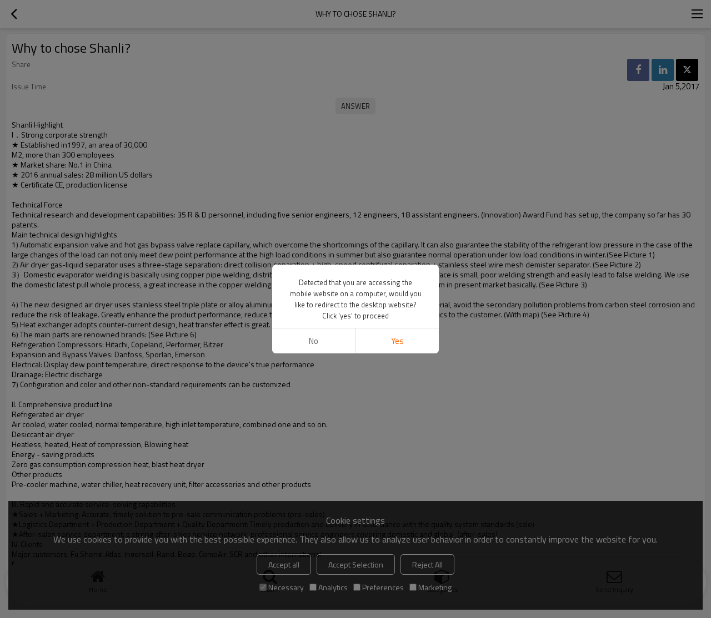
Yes (397, 341)
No (313, 341)
